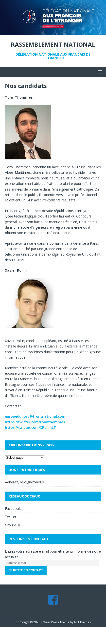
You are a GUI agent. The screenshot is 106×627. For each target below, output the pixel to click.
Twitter (10, 516)
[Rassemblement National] (53, 32)
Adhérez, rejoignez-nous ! (25, 482)
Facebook (13, 508)
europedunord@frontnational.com (35, 416)
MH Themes (82, 622)
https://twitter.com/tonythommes (35, 422)
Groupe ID (13, 525)
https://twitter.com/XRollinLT (30, 427)
